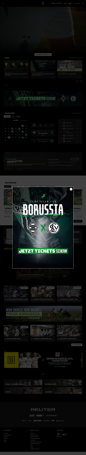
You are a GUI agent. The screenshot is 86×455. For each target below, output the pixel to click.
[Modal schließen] (71, 189)
